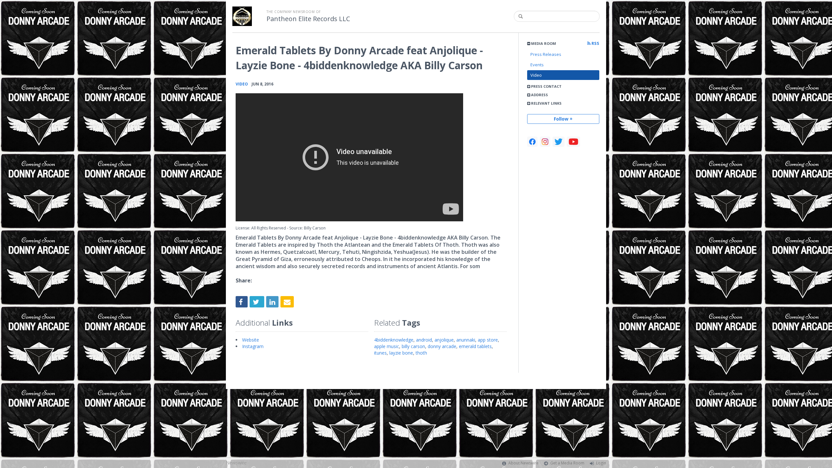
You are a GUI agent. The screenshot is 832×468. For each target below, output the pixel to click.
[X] (558, 141)
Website (250, 340)
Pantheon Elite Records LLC (308, 19)
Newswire (236, 463)
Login (601, 463)
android (424, 340)
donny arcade (442, 346)
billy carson (413, 346)
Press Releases (545, 54)
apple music (386, 346)
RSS (595, 43)
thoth (421, 353)
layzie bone (401, 353)
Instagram (253, 346)
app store (488, 340)
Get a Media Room (567, 463)
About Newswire (523, 463)
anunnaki (465, 340)
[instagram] (545, 141)
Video (536, 75)
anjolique (444, 340)
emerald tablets (475, 346)
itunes (380, 353)
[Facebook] (532, 141)
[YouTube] (573, 141)
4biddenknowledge (393, 340)
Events (537, 65)
